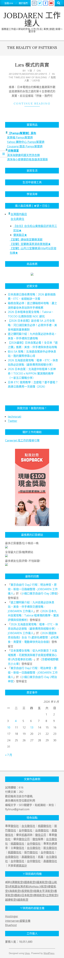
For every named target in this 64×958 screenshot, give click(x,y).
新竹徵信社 (31, 852)
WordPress (49, 953)
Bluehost (11, 925)
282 (21, 792)
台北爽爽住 (17, 219)
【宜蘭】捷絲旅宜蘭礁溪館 (26, 239)
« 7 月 (8, 755)
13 (31, 727)
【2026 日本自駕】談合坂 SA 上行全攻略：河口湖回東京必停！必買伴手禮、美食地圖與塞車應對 (32, 325)
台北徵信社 (28, 826)
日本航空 (27, 895)
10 (8, 727)
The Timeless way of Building (28, 77)
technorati (14, 416)
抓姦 (24, 835)
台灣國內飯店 (19, 214)
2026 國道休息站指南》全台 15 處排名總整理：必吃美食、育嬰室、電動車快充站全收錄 (33, 637)
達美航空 (42, 882)
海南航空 (14, 891)
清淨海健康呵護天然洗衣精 (23, 155)
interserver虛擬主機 (17, 921)
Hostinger (11, 916)
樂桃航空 (39, 895)
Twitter (12, 421)
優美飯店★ (20, 235)
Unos (27, 953)
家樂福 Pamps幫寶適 (20, 137)
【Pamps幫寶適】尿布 (22, 133)
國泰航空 (29, 882)
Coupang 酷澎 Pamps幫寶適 (24, 146)
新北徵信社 (50, 848)
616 (21, 787)
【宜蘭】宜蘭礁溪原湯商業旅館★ (30, 244)
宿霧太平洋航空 (43, 891)
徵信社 (15, 826)
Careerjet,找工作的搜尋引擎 (22, 440)
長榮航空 (27, 891)
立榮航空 (51, 895)
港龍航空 (17, 882)
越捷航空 (10, 899)
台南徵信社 (42, 830)
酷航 (17, 895)
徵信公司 (40, 835)
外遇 (51, 843)
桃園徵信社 (45, 826)
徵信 (35, 839)
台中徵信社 (25, 830)
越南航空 (22, 899)
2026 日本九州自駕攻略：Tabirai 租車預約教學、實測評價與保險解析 (33, 615)
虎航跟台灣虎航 (18, 886)
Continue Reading (32, 103)
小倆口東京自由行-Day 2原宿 (39, 593)
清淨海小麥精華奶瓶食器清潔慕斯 (27, 159)
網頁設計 (21, 865)
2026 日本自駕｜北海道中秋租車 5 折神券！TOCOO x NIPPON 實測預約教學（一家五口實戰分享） (32, 373)
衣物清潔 (13, 151)
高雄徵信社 (28, 857)
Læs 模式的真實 (32, 65)
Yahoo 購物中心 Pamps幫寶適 (25, 142)
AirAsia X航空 (38, 886)
